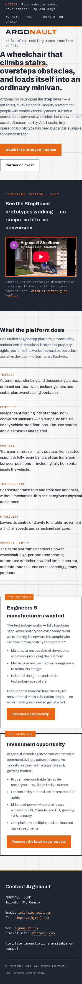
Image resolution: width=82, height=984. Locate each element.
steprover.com (43, 933)
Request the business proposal (39, 841)
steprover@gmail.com (32, 918)
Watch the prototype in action (30, 150)
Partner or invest (19, 165)
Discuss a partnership (30, 714)
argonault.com (26, 928)
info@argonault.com (34, 913)
